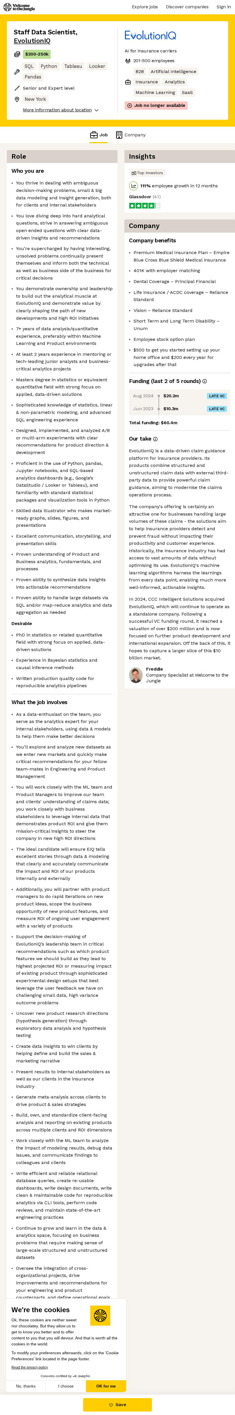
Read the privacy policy (29, 1367)
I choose (66, 1386)
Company (135, 134)
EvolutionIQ (32, 41)
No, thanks (26, 1386)
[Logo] (19, 7)
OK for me (106, 1386)
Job (103, 134)
